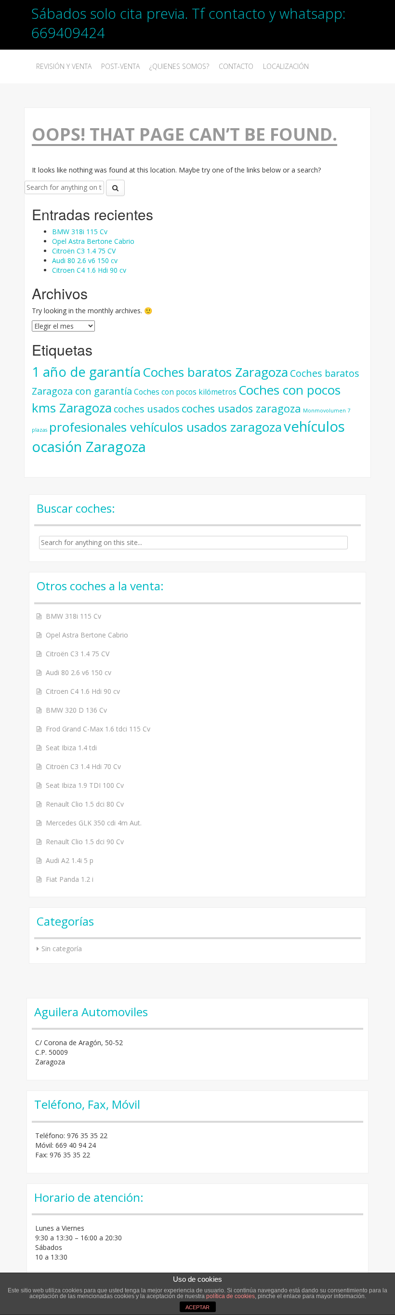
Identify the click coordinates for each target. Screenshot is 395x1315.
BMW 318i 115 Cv (79, 231)
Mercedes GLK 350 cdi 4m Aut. (94, 822)
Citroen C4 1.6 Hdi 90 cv (89, 270)
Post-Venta (120, 66)
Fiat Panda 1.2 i (69, 879)
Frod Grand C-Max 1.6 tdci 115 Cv (98, 728)
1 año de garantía (86, 372)
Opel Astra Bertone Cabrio (93, 241)
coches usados (147, 408)
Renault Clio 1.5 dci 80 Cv (85, 804)
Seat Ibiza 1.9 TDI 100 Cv (85, 785)
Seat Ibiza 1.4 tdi (71, 747)
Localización (286, 66)
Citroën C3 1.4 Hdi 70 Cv (83, 766)
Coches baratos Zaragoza (215, 372)
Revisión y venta (64, 66)
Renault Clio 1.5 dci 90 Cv (85, 841)
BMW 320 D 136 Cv (76, 710)
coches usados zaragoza (241, 408)
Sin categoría (61, 948)
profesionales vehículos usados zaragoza (165, 427)
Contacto (236, 66)
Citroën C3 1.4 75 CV (84, 250)
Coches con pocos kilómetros (185, 391)
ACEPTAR (197, 1307)
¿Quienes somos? (179, 66)
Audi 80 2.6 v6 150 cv (85, 260)
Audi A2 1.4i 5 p (69, 860)
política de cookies (230, 1296)
